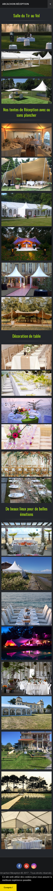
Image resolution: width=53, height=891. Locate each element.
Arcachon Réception (26, 3)
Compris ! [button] (8, 887)
